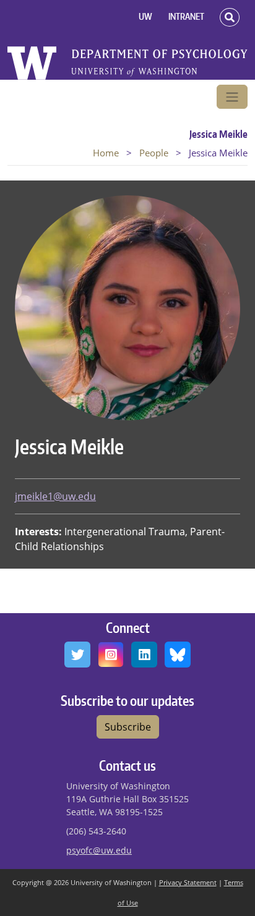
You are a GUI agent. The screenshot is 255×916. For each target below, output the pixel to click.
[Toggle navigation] (232, 97)
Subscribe (128, 727)
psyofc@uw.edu (99, 850)
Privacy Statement (188, 882)
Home (106, 152)
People (153, 152)
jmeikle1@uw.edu (55, 496)
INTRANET (186, 16)
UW (145, 16)
